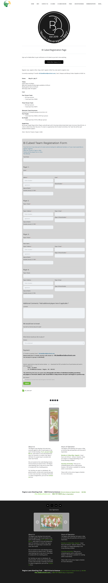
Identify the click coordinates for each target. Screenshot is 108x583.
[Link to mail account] (55, 400)
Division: (25, 340)
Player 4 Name (26, 273)
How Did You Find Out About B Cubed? (32, 327)
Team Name (26, 157)
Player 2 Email (58, 211)
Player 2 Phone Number (60, 217)
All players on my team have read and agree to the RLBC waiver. (40, 379)
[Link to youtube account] (57, 400)
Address (25, 177)
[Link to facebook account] (50, 400)
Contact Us (45, 4)
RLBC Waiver (26, 377)
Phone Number (58, 183)
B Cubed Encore (62, 4)
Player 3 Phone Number (60, 252)
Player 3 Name (26, 237)
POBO (70, 4)
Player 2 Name (26, 204)
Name (24, 170)
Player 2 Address (27, 211)
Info (38, 4)
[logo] (14, 4)
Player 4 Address (27, 280)
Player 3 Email (58, 246)
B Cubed (53, 4)
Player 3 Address (27, 246)
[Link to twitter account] (53, 400)
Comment (25, 306)
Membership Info (91, 4)
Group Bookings (79, 4)
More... (100, 4)
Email (56, 177)
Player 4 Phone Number (60, 286)
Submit (27, 383)
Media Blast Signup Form (54, 62)
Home (32, 4)
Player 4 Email (58, 280)
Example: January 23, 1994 (29, 190)
